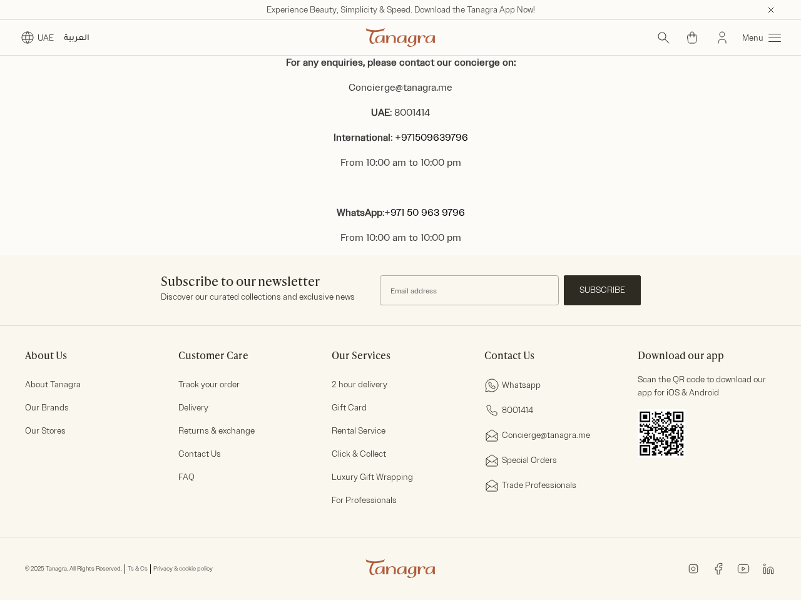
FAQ (186, 477)
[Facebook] (718, 568)
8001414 (517, 410)
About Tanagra (53, 384)
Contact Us (199, 454)
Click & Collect (359, 454)
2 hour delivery (359, 384)
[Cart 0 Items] (692, 37)
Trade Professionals (539, 485)
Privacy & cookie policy (183, 568)
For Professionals (364, 500)
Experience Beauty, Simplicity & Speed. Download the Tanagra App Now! (401, 10)
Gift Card (349, 408)
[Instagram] (693, 568)
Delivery (193, 408)
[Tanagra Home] (400, 37)
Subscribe (602, 290)
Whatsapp (521, 385)
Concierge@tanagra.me (400, 87)
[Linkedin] (768, 568)
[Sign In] (722, 37)
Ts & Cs (138, 568)
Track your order (209, 384)
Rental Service (358, 431)
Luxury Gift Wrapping (372, 477)
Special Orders (529, 460)
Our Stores (45, 431)
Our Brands (47, 408)
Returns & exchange (216, 431)
